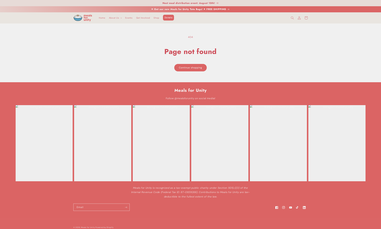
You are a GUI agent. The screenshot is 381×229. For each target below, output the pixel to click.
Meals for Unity (88, 227)
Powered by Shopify (104, 227)
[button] (115, 18)
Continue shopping (190, 67)
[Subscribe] (125, 207)
